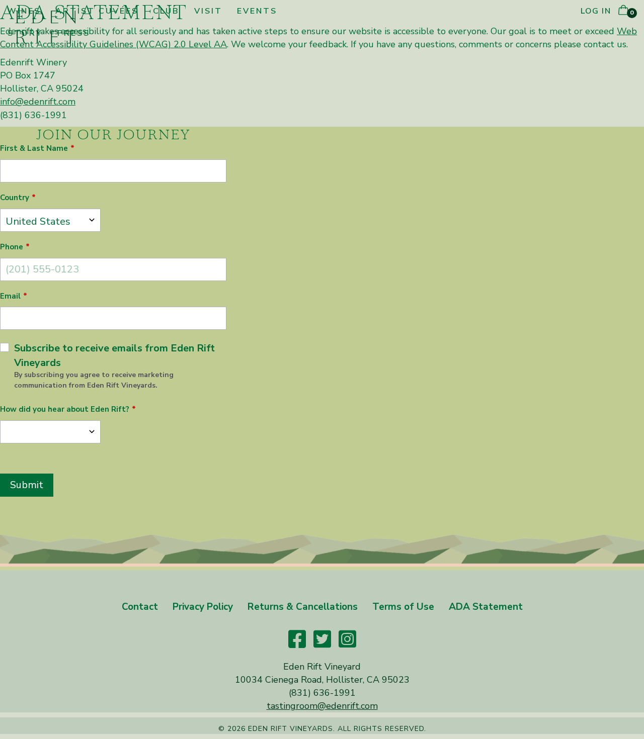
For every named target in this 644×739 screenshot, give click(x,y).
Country (14, 198)
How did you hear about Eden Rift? (64, 409)
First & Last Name (34, 148)
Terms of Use (403, 606)
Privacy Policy (203, 606)
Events (257, 11)
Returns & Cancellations (303, 606)
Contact (140, 606)
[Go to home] (45, 26)
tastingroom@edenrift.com (322, 706)
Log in (596, 11)
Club (166, 11)
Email (10, 296)
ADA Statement (486, 606)
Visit (208, 11)
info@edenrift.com (37, 102)
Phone (11, 247)
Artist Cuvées (96, 11)
